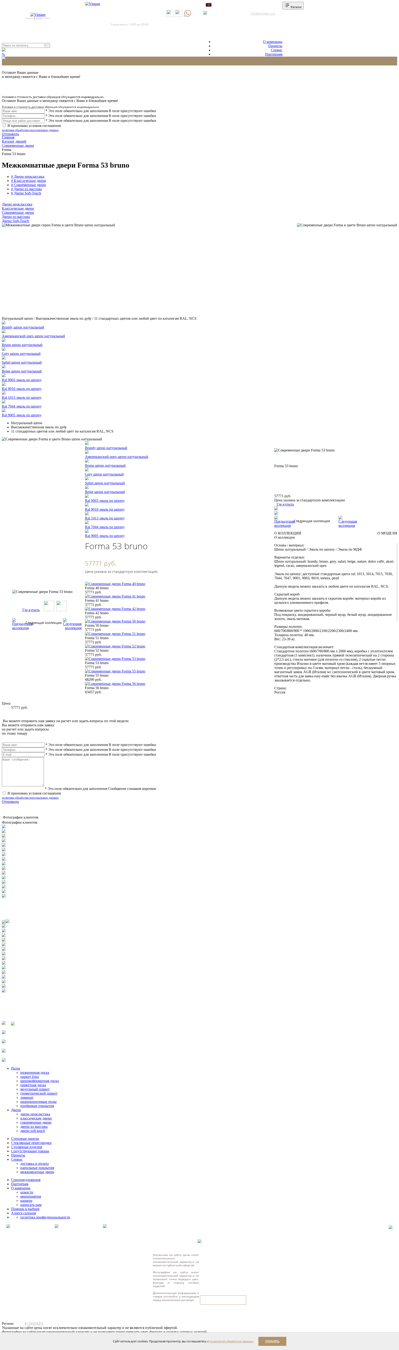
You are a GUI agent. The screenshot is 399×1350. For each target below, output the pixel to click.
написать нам (31, 1205)
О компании (272, 42)
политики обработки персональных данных (30, 130)
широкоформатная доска (39, 1081)
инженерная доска (34, 1072)
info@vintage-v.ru (263, 13)
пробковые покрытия (37, 1106)
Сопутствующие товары (30, 1151)
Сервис (276, 50)
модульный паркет (35, 1089)
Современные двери (18, 213)
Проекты (275, 46)
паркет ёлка (29, 1077)
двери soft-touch (32, 1131)
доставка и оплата (34, 1164)
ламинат (26, 1097)
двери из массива (34, 1127)
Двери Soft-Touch (15, 221)
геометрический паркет (38, 1093)
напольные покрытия (37, 1168)
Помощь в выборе (25, 1209)
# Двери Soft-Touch (26, 193)
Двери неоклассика (17, 204)
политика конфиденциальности (45, 1217)
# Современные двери (28, 185)
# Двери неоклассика (27, 176)
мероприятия (30, 1196)
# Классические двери (28, 181)
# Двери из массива (26, 189)
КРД (39, 1323)
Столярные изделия (26, 1147)
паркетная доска (33, 1085)
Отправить (10, 134)
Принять (272, 1341)
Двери (16, 1110)
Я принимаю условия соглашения (31, 128)
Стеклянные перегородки (31, 1143)
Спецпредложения (25, 1180)
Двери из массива (16, 217)
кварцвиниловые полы (38, 1102)
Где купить (31, 610)
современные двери (35, 1122)
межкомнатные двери (37, 1172)
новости (26, 1192)
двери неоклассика (35, 1114)
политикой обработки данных (231, 1341)
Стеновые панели (25, 1139)
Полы (15, 1068)
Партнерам (273, 54)
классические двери (36, 1118)
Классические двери (18, 208)
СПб (30, 1323)
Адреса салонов (223, 13)
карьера (26, 1201)
